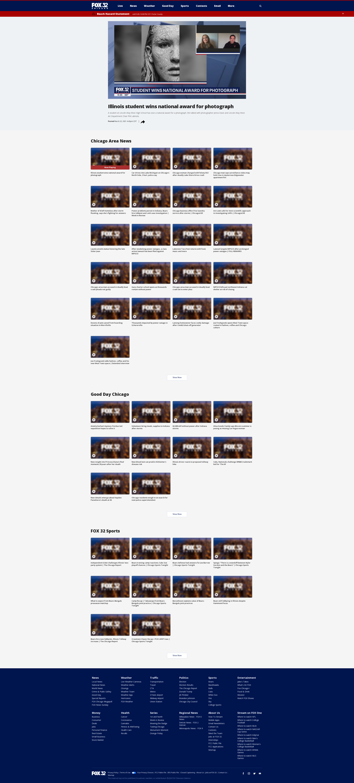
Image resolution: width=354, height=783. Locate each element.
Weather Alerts (127, 685)
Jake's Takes (242, 681)
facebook (243, 773)
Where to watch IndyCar (248, 735)
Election (182, 681)
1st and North (156, 716)
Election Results (186, 685)
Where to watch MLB (247, 726)
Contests (212, 730)
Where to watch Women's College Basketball (249, 745)
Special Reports (99, 698)
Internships (213, 740)
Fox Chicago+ (243, 688)
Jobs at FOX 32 (215, 736)
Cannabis (125, 723)
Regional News (188, 712)
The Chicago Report (188, 688)
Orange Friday (156, 733)
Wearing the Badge (158, 723)
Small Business (98, 736)
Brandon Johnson (187, 698)
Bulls (210, 688)
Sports (212, 677)
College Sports (214, 705)
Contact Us (213, 726)
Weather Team (127, 691)
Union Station (156, 701)
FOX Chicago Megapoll (102, 701)
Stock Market (98, 740)
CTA (152, 688)
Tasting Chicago (157, 726)
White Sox (212, 695)
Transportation (156, 681)
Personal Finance (99, 730)
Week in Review (157, 720)
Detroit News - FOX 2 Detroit (188, 723)
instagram (249, 773)
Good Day (96, 695)
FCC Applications (215, 746)
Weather (126, 677)
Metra (152, 691)
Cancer (124, 716)
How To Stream (215, 716)
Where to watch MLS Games (246, 757)
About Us (214, 712)
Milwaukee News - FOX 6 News (190, 718)
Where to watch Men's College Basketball (247, 739)
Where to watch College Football (248, 721)
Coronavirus (126, 720)
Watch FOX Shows (245, 698)
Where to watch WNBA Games (247, 751)
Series (154, 712)
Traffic (154, 677)
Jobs (94, 726)
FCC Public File (214, 743)
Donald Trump (185, 691)
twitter (254, 773)
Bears (211, 681)
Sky (209, 701)
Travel (153, 685)
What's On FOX (244, 685)
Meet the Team (215, 733)
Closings (124, 688)
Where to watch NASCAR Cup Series (248, 730)
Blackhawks (213, 685)
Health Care (126, 730)
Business (96, 716)
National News (98, 685)
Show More (177, 377)
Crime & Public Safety (101, 691)
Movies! (240, 695)
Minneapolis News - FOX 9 (191, 728)
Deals (94, 723)
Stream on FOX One (249, 712)
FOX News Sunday (100, 705)
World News (97, 688)
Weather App (127, 695)
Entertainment (246, 677)
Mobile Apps (213, 720)
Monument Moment (159, 730)
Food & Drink (243, 691)
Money (96, 712)
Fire (210, 698)
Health (125, 712)
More (231, 5)
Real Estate (97, 733)
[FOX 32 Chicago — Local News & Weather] (101, 6)
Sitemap (212, 750)
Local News (97, 681)
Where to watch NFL (246, 716)
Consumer (96, 720)
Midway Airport (157, 698)
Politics (183, 677)
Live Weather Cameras (131, 681)
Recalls (124, 733)
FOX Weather (127, 701)
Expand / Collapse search (260, 6)
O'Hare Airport (156, 695)
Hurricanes (126, 698)
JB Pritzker (183, 695)
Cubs (210, 691)
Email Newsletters (216, 723)
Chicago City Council (188, 701)
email (260, 773)
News (95, 677)
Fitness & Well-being (130, 726)
